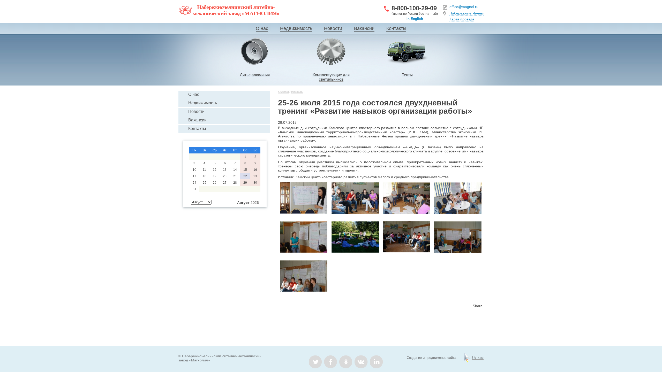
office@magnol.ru (463, 7)
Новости (333, 28)
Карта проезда (461, 19)
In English (415, 19)
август (243, 202)
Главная (283, 91)
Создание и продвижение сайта (431, 358)
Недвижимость (296, 28)
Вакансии (364, 28)
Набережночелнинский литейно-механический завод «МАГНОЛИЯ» (236, 10)
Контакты (396, 28)
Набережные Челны (466, 13)
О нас (262, 28)
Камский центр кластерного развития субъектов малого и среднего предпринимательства (372, 177)
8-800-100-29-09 (414, 8)
